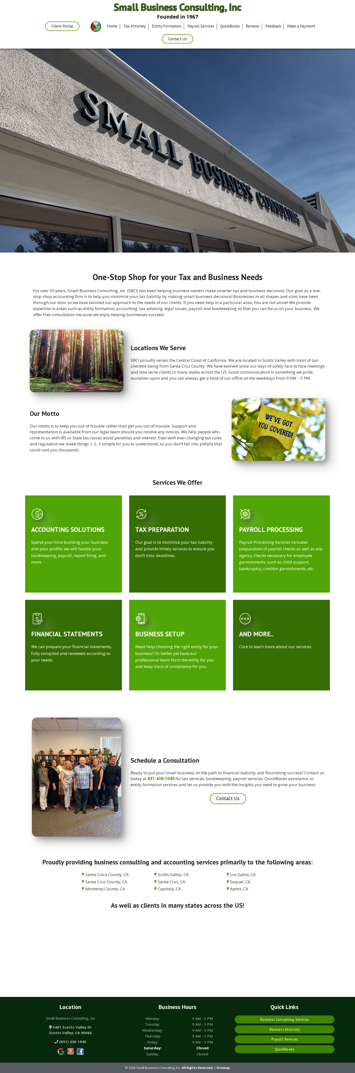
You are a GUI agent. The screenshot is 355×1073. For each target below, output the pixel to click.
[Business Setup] (177, 615)
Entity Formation (166, 26)
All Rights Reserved (197, 1068)
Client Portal (62, 26)
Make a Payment (301, 26)
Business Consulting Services (284, 1019)
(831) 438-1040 (72, 1041)
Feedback (273, 26)
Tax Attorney (134, 26)
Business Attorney (285, 1029)
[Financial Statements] (73, 615)
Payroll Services (200, 26)
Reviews (252, 26)
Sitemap (223, 1068)
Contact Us (177, 39)
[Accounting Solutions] (73, 510)
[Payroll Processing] (281, 510)
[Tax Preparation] (177, 510)
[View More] (281, 615)
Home (112, 26)
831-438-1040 (161, 778)
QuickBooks (230, 26)
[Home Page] (96, 26)
